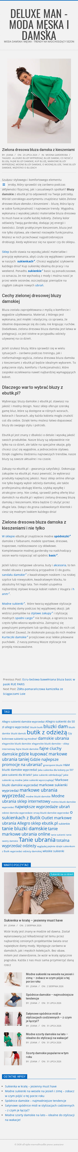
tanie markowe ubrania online (30, 831)
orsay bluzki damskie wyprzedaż (51, 812)
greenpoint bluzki (52, 765)
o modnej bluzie (51, 164)
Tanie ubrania (37, 840)
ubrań (39, 285)
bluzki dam (55, 726)
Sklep (5, 252)
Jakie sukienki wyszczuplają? (38, 780)
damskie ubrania (53, 738)
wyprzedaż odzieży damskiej (26, 851)
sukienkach (25, 261)
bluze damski (51, 158)
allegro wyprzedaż (17, 727)
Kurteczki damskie (14, 637)
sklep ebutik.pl (44, 823)
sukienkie (64, 823)
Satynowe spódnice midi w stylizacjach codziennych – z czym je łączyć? (49, 1017)
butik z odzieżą (47, 732)
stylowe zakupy (41, 613)
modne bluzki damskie (38, 796)
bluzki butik (36, 727)
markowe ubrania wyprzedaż (29, 793)
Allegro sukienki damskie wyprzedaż (23, 721)
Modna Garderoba (57, 154)
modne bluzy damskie (28, 164)
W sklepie (8, 536)
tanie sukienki (58, 834)
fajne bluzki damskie (27, 749)
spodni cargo (24, 618)
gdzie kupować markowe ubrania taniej (34, 756)
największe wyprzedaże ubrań (42, 806)
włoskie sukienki (53, 851)
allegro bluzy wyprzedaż (27, 158)
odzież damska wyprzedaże (17, 812)
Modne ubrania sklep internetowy (33, 798)
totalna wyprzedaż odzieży (35, 843)
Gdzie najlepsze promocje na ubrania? (30, 762)
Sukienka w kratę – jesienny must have (33, 920)
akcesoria (60, 565)
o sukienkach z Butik (37, 814)
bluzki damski (18, 733)
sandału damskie (13, 575)
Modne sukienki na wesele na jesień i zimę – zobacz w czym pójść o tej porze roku (50, 978)
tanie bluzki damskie (24, 828)
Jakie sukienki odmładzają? (47, 775)
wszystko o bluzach (25, 167)
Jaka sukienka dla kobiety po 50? (55, 770)
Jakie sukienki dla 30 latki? (17, 775)
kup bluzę (40, 161)
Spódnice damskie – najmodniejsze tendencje (35, 1101)
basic (52, 555)
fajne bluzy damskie (22, 161)
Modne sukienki (12, 604)
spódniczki (61, 536)
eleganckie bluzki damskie (16, 743)
